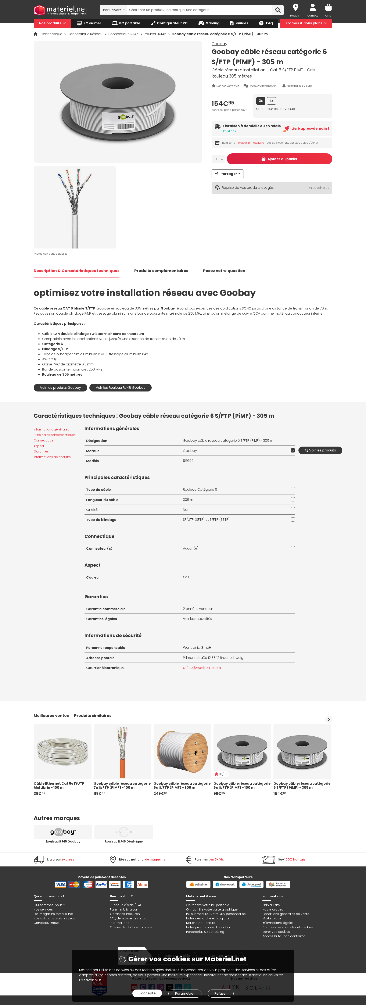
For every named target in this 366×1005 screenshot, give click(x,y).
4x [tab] (271, 101)
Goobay (219, 43)
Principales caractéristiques (55, 435)
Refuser (220, 993)
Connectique (51, 34)
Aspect (39, 446)
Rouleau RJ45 (155, 34)
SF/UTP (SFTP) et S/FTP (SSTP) (206, 519)
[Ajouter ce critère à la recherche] (292, 450)
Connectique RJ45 (123, 34)
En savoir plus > (91, 980)
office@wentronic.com (202, 667)
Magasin (295, 15)
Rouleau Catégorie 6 (200, 489)
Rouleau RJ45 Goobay (63, 841)
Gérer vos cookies (276, 932)
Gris (186, 577)
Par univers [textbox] (112, 10)
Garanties (41, 451)
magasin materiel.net (251, 143)
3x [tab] (261, 101)
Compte (313, 15)
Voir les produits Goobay (60, 387)
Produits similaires (92, 715)
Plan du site (271, 905)
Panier (328, 15)
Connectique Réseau (85, 34)
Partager (229, 173)
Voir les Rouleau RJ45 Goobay (120, 387)
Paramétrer (185, 993)
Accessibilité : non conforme (283, 936)
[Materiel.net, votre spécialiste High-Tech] (60, 10)
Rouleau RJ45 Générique (124, 841)
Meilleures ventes (51, 715)
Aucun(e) (190, 548)
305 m (188, 499)
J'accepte (147, 993)
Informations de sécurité (52, 457)
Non (186, 509)
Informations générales (51, 429)
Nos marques (272, 909)
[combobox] (113, 10)
